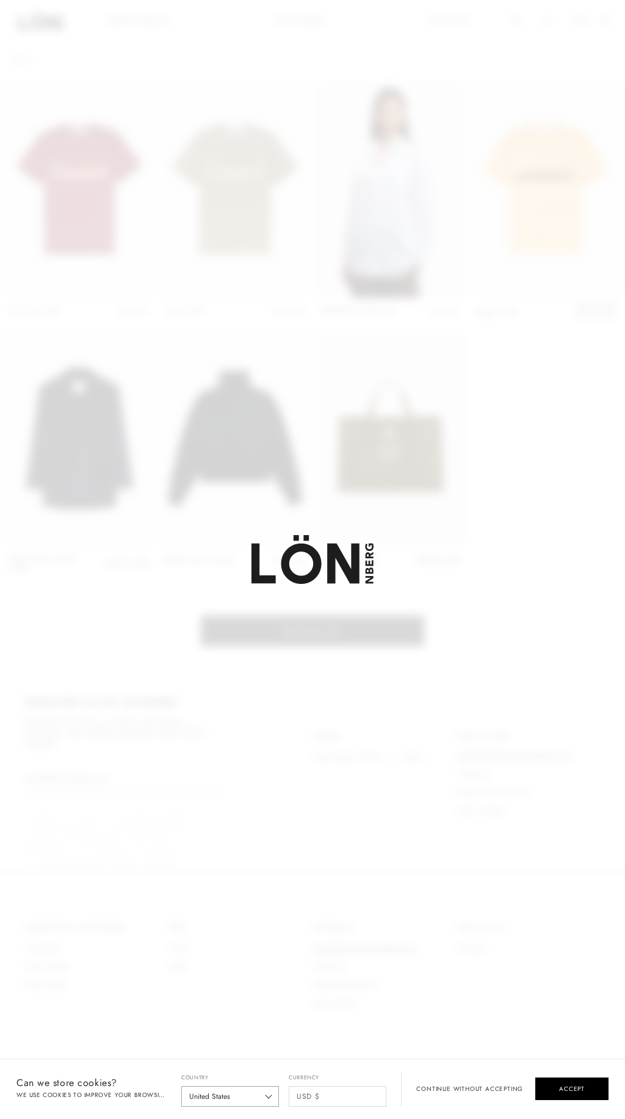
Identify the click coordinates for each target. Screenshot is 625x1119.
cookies (57, 1094)
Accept (572, 1088)
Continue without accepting (469, 1089)
